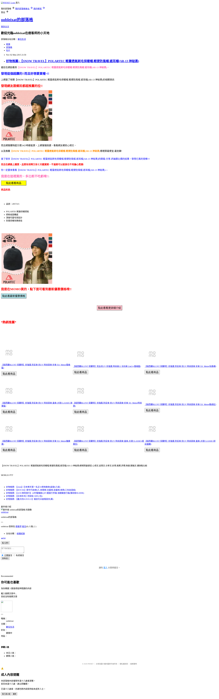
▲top (3, 538)
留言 (24, 526)
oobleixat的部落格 (17, 19)
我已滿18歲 (6, 694)
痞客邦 (18, 526)
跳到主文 (5, 27)
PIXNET (90, 664)
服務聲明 (133, 664)
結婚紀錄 (21, 533)
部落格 (9, 47)
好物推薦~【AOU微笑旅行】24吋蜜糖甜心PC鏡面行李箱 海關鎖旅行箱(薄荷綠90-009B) (45, 493)
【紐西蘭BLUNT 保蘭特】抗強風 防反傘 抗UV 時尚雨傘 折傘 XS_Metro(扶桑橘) (180, 366)
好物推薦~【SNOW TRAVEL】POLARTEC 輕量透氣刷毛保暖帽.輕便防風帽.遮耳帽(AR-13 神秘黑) (72, 61)
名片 (8, 50)
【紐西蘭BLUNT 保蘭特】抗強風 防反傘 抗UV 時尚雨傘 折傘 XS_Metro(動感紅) (180, 404)
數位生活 (22, 39)
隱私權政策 (124, 664)
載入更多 (5, 543)
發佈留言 (5, 558)
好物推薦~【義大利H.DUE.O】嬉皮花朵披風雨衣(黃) (29, 499)
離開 (14, 694)
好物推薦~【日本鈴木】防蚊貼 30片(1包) (24, 496)
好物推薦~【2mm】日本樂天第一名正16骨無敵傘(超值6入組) (33, 487)
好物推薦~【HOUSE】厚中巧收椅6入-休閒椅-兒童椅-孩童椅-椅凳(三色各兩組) (41, 490)
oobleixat (4, 512)
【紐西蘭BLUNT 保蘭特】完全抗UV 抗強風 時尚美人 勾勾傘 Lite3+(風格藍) (107, 366)
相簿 (8, 44)
